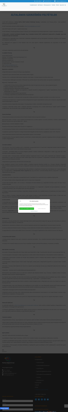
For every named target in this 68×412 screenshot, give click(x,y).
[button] (65, 5)
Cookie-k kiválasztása (42, 208)
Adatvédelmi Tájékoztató (34, 211)
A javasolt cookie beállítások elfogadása (26, 208)
